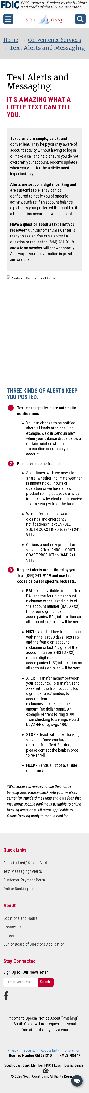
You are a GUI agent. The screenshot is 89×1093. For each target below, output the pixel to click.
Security (29, 1050)
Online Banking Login (20, 888)
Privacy (12, 1050)
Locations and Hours (20, 918)
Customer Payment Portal (24, 880)
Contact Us (12, 927)
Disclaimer (71, 1050)
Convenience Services (54, 40)
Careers (9, 935)
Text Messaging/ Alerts (22, 871)
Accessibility (50, 1050)
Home (10, 40)
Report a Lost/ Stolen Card (25, 862)
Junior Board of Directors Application (34, 944)
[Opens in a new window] (44, 19)
